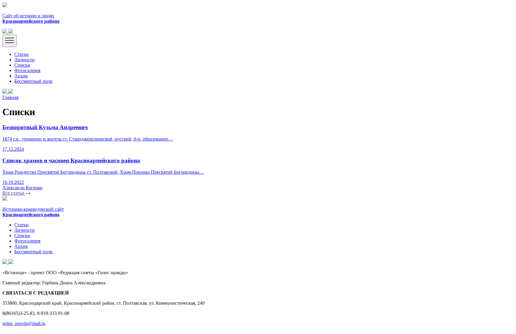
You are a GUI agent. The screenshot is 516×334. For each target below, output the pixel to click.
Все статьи (13, 193)
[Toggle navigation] (9, 41)
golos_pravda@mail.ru (23, 323)
